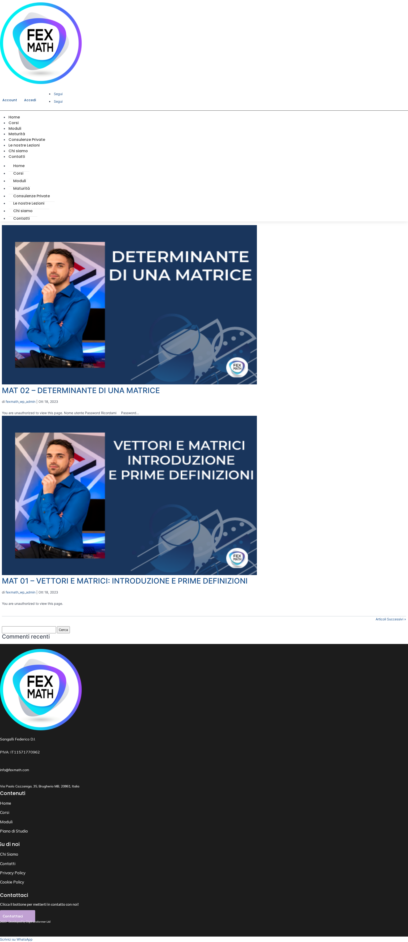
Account (9, 100)
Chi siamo (23, 211)
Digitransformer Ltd (38, 921)
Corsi (18, 173)
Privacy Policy (13, 872)
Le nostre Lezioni (28, 203)
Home (19, 165)
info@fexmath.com (14, 770)
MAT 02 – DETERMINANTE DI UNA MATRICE (81, 390)
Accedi (30, 100)
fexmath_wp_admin (20, 402)
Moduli (19, 181)
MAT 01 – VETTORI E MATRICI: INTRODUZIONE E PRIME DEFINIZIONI (125, 580)
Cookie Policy (12, 881)
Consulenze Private (31, 196)
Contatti (16, 156)
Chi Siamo (9, 854)
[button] (16, 939)
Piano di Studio (14, 830)
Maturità (21, 188)
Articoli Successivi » (391, 619)
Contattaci (13, 916)
